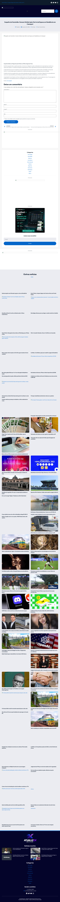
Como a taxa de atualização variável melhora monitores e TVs (15, 786)
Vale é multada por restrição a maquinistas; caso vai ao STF (43, 728)
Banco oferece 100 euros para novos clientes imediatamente (15, 454)
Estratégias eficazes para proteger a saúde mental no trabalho (44, 313)
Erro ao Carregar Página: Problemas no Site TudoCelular (14, 495)
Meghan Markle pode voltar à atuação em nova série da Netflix (44, 670)
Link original (9, 80)
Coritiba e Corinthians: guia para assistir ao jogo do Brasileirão (44, 352)
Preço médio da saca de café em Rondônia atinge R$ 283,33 (14, 514)
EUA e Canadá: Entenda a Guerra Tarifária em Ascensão (43, 333)
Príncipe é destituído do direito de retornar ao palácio (42, 395)
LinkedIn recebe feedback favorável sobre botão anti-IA (43, 514)
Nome (5, 104)
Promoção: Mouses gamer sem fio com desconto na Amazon (43, 415)
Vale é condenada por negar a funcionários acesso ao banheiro (15, 551)
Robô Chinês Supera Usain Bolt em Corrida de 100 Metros (14, 654)
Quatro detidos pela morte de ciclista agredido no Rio (13, 805)
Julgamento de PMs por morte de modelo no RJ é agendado (43, 766)
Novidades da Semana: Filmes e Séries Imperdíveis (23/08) (43, 372)
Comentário (6, 89)
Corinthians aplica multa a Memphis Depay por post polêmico (15, 571)
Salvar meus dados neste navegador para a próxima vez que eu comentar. (20, 118)
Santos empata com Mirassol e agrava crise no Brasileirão (14, 293)
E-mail (5, 109)
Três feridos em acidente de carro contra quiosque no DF (43, 532)
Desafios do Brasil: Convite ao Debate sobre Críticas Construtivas (20, 855)
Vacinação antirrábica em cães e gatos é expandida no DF (43, 434)
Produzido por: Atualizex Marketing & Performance (30, 898)
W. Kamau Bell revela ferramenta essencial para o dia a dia (14, 708)
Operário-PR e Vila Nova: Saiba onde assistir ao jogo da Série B (44, 492)
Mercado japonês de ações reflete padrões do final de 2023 (14, 376)
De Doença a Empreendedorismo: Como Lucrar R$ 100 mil (43, 512)
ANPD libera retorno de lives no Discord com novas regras (14, 610)
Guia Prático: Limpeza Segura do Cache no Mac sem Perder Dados (49, 849)
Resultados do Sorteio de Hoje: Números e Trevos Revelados (43, 472)
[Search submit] (56, 11)
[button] (27, 11)
